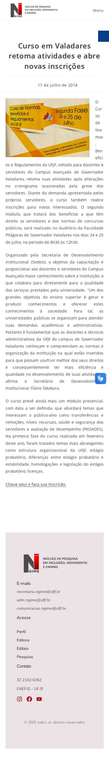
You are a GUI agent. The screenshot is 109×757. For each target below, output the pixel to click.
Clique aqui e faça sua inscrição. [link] (36, 484)
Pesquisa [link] (25, 657)
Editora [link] (23, 640)
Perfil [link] (21, 631)
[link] (33, 10)
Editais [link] (23, 648)
